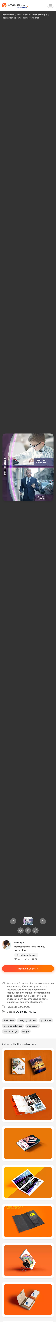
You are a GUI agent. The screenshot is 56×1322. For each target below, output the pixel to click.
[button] (13, 921)
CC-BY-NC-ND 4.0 (26, 1011)
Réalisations (8, 14)
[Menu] (50, 5)
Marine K (19, 942)
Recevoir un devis (28, 968)
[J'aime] (20, 930)
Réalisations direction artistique (32, 14)
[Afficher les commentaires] (28, 930)
